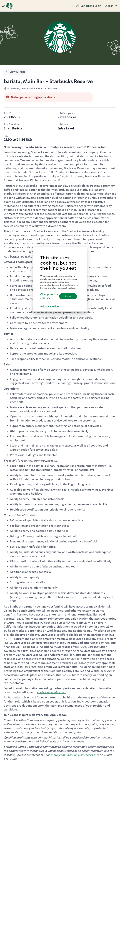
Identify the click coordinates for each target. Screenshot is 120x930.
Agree (68, 296)
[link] (9, 5)
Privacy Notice (49, 306)
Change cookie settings (49, 296)
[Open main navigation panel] (3, 5)
